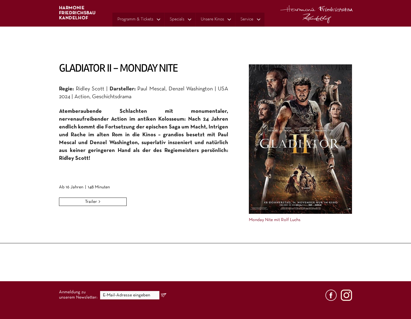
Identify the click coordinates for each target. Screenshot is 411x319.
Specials (177, 19)
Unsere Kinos (212, 19)
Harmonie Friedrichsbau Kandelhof (77, 13)
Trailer (91, 202)
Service (246, 19)
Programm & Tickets (135, 19)
